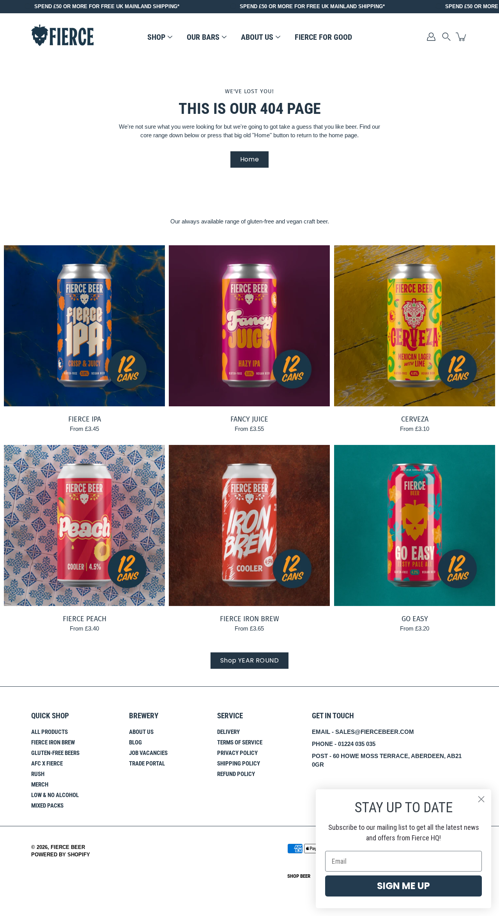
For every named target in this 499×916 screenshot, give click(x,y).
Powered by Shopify (60, 855)
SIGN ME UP (403, 885)
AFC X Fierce (47, 763)
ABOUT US (257, 37)
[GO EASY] (414, 525)
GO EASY (414, 619)
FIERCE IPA (84, 419)
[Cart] (461, 36)
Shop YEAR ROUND (249, 660)
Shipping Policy (238, 763)
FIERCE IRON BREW (249, 619)
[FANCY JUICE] (249, 325)
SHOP (156, 37)
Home (249, 159)
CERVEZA (414, 419)
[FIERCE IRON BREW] (249, 525)
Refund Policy (236, 774)
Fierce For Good (323, 37)
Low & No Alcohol (55, 795)
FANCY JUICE (249, 419)
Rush (37, 774)
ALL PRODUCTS (49, 731)
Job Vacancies (148, 753)
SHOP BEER (298, 876)
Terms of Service (239, 742)
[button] (446, 36)
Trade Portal (147, 763)
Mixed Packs (47, 805)
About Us (141, 731)
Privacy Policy (237, 753)
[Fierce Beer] (62, 36)
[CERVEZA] (414, 325)
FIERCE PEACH (84, 619)
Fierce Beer (68, 847)
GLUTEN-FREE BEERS (55, 753)
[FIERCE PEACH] (84, 525)
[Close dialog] (481, 799)
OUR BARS (203, 37)
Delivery (228, 731)
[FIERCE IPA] (84, 325)
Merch (39, 784)
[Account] (431, 36)
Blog (135, 742)
